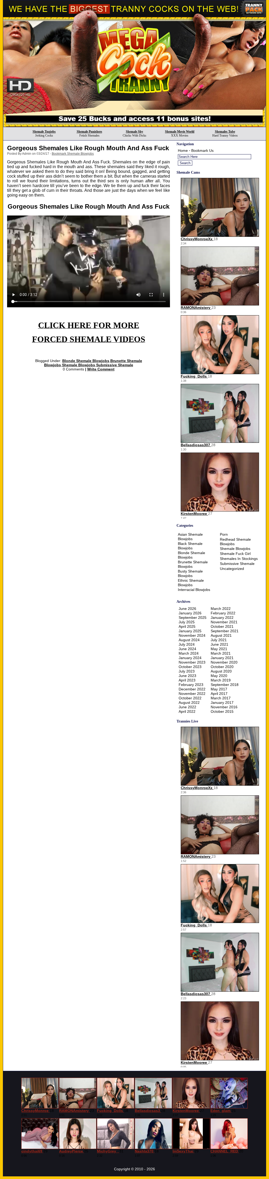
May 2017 (219, 689)
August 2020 (221, 671)
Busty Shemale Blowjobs (190, 573)
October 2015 (222, 711)
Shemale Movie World (179, 131)
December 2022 (192, 689)
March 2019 (221, 680)
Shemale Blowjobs (78, 365)
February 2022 (223, 613)
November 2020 (224, 662)
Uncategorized (232, 568)
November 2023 (192, 662)
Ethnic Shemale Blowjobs (191, 582)
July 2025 (187, 622)
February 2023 (191, 685)
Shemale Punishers (89, 131)
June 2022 (187, 707)
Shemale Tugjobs (44, 131)
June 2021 (219, 644)
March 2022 (221, 608)
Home (183, 150)
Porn (224, 534)
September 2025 (192, 617)
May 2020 (219, 676)
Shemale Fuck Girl (235, 553)
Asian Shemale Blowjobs (190, 536)
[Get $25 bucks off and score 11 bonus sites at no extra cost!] (134, 125)
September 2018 (225, 685)
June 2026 (187, 608)
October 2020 (222, 667)
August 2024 (189, 640)
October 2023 (190, 667)
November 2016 (224, 707)
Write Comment (101, 369)
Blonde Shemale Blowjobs (85, 361)
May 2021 (219, 649)
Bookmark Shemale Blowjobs (73, 153)
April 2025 (187, 626)
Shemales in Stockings (239, 558)
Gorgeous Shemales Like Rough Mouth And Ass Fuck (88, 148)
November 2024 (192, 635)
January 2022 (222, 617)
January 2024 (190, 658)
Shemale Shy (134, 131)
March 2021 (221, 653)
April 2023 (187, 680)
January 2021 (222, 658)
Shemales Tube (225, 131)
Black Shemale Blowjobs (190, 545)
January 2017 (222, 702)
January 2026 (190, 613)
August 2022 (189, 702)
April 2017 (219, 693)
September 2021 (225, 631)
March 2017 (221, 698)
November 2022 (192, 693)
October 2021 (222, 626)
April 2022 (187, 711)
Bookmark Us (202, 150)
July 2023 (187, 671)
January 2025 (190, 631)
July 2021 (219, 640)
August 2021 (221, 635)
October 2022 (190, 698)
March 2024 (189, 653)
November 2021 (224, 622)
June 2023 (187, 676)
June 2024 (187, 649)
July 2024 (187, 644)
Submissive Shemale (114, 365)
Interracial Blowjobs (194, 590)
